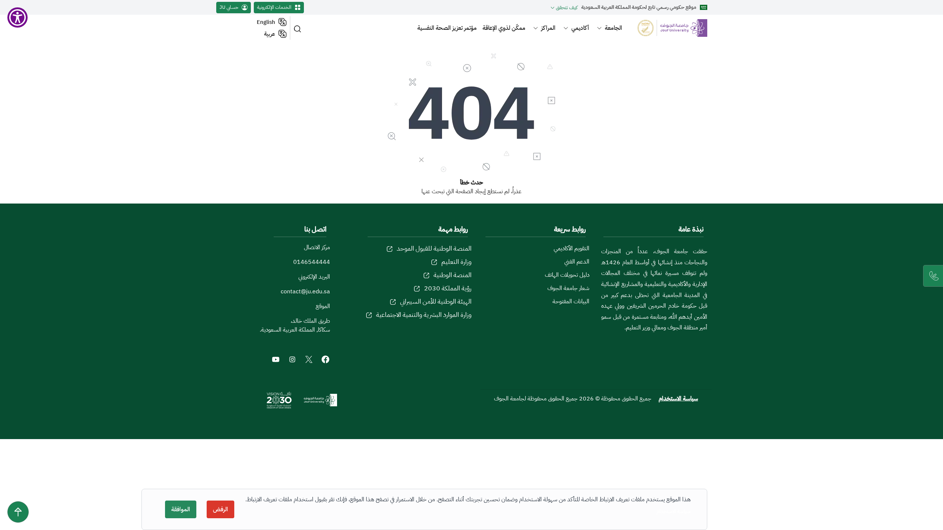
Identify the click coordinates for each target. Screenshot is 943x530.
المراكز (548, 28)
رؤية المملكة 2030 (448, 288)
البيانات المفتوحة (571, 301)
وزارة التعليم (456, 261)
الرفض (220, 509)
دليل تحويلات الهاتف (567, 275)
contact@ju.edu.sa (305, 291)
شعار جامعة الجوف (568, 288)
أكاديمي (580, 28)
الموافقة (180, 509)
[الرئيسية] (668, 27)
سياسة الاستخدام (678, 398)
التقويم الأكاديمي (571, 248)
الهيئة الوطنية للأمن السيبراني (436, 301)
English (266, 22)
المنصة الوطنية (453, 275)
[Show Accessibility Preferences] (17, 17)
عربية (269, 34)
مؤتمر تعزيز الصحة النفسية (447, 28)
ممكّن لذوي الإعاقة (504, 28)
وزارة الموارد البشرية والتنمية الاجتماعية (424, 314)
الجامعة (613, 28)
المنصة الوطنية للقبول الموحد (434, 248)
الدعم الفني (576, 261)
